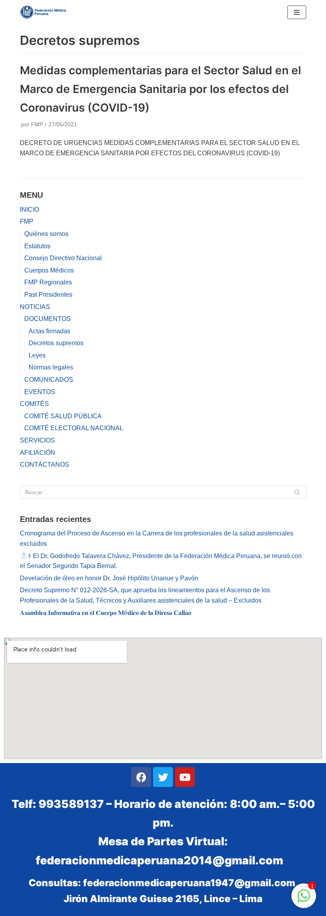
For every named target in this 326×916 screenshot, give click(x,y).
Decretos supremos (56, 343)
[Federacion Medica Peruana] (44, 12)
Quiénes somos (46, 233)
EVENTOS (39, 391)
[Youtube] (185, 777)
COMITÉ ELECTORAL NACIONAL (73, 428)
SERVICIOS (37, 440)
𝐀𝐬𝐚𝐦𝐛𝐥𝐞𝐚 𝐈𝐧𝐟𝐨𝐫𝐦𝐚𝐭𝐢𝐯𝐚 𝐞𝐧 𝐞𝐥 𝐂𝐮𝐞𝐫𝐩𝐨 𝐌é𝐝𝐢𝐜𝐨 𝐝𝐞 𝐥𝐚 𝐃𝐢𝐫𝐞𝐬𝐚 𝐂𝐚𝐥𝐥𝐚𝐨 (105, 612)
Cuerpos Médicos (49, 270)
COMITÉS (34, 403)
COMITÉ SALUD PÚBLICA (63, 416)
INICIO (29, 209)
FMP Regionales (48, 282)
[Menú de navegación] (296, 12)
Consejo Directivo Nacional (63, 258)
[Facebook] (141, 777)
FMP (37, 125)
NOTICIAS (35, 306)
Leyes (37, 355)
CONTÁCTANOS (44, 464)
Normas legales (51, 367)
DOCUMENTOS (47, 318)
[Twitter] (163, 777)
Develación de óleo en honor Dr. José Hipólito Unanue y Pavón (109, 578)
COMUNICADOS (48, 379)
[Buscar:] (163, 492)
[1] (303, 900)
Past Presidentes (48, 294)
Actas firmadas (49, 331)
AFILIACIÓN (37, 452)
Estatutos (37, 246)
